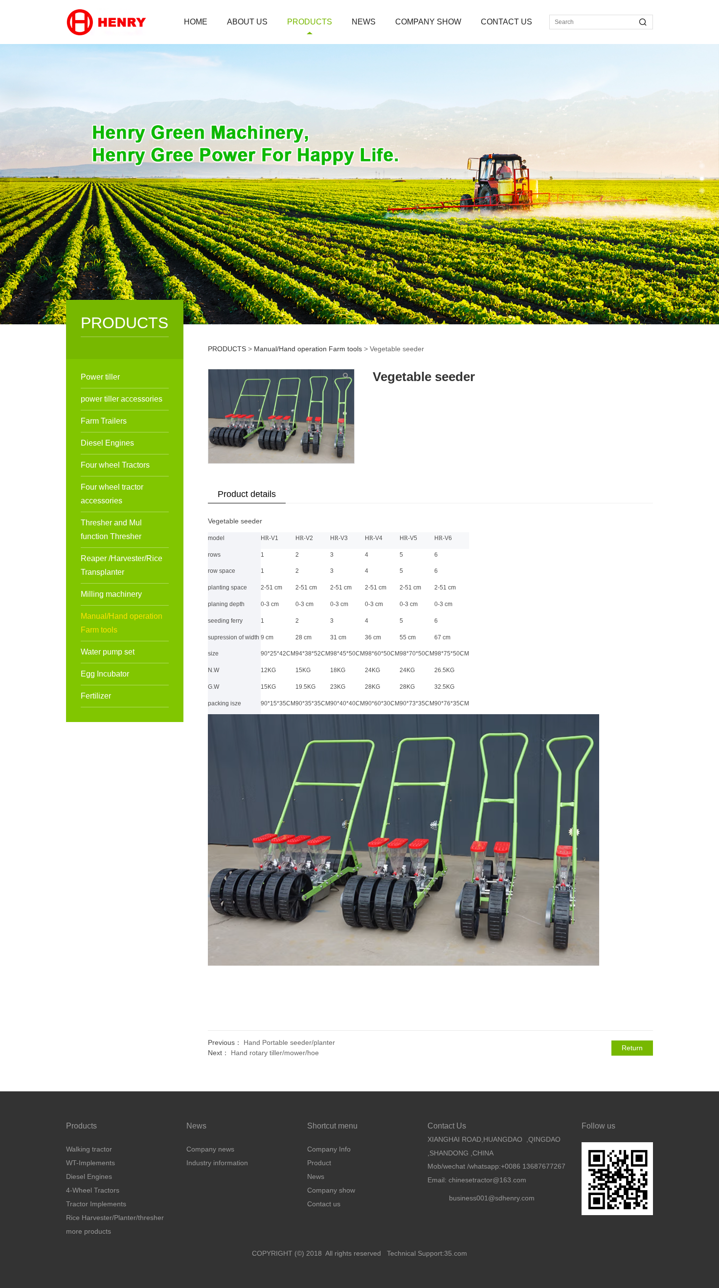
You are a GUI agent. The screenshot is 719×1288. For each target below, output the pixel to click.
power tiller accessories (121, 399)
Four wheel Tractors (115, 465)
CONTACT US (506, 22)
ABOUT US (247, 22)
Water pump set (108, 652)
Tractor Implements (96, 1204)
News (315, 1176)
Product (319, 1163)
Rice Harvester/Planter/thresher (115, 1217)
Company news (210, 1149)
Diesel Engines (107, 443)
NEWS (364, 22)
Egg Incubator (105, 674)
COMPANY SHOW (428, 22)
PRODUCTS (309, 22)
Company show (331, 1190)
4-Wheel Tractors (92, 1190)
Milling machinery (111, 594)
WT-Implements (90, 1163)
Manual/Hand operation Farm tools (121, 623)
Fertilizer (96, 696)
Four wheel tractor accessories (112, 494)
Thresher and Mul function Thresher (111, 530)
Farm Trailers (104, 421)
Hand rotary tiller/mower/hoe (275, 1053)
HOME (195, 22)
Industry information (217, 1163)
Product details (247, 494)
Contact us (323, 1204)
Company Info (329, 1149)
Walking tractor (89, 1149)
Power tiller (100, 377)
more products (88, 1231)
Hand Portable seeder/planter (289, 1042)
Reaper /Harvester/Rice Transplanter (121, 565)
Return (632, 1048)
